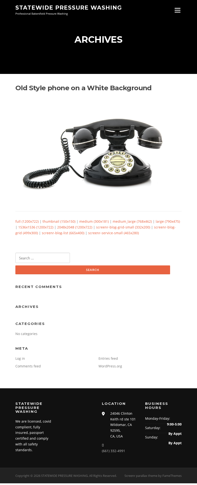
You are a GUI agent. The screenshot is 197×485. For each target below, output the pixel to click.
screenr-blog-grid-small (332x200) (123, 227)
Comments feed (28, 366)
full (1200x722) (27, 221)
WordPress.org (110, 366)
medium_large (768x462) (132, 221)
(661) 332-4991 (113, 451)
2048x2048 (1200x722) (74, 227)
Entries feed (108, 358)
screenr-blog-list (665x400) (63, 233)
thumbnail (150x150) (59, 221)
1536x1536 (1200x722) (35, 227)
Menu (177, 10)
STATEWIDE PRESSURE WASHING (68, 7)
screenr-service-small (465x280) (113, 233)
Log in (20, 358)
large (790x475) (168, 221)
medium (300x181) (94, 221)
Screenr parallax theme (140, 475)
